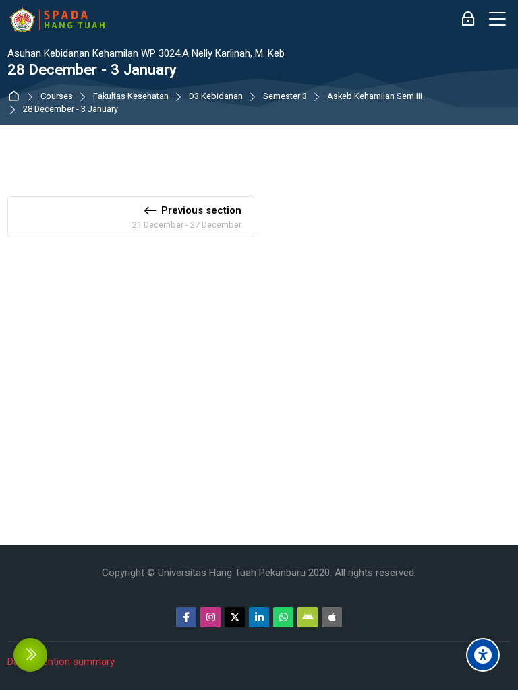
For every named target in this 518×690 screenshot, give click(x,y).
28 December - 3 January (70, 109)
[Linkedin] (259, 617)
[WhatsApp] (283, 617)
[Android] (307, 617)
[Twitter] (235, 617)
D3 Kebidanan (216, 96)
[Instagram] (210, 617)
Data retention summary (61, 662)
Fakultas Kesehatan (131, 96)
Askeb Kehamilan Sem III (374, 96)
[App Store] (332, 617)
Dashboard (16, 96)
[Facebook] (186, 617)
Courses (56, 96)
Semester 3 (285, 96)
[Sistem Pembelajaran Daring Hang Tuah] (56, 19)
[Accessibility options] (483, 655)
